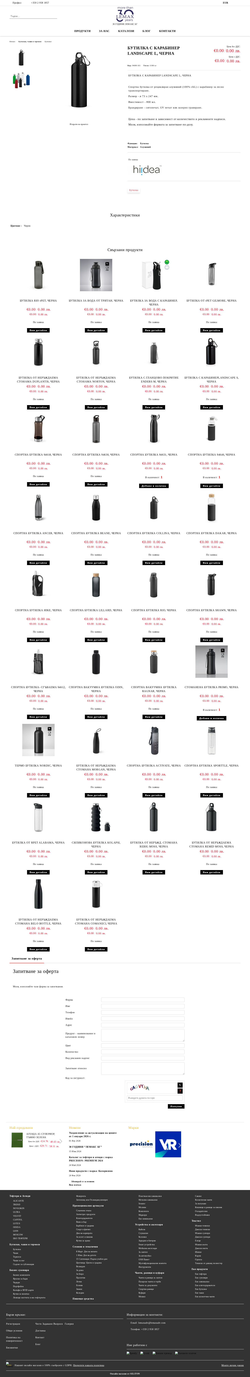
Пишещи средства (83, 1298)
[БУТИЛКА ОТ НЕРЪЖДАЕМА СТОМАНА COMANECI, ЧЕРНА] (96, 894)
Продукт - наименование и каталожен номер (80, 1035)
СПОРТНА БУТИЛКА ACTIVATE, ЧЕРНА (154, 765)
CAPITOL (17, 1220)
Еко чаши (199, 1293)
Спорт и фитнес (83, 1229)
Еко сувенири (201, 1278)
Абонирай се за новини (82, 1181)
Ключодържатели (84, 1218)
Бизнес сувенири (19, 1270)
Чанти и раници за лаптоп (150, 1278)
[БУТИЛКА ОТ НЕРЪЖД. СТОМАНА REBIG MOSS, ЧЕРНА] (154, 817)
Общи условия (14, 1330)
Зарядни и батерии (147, 1240)
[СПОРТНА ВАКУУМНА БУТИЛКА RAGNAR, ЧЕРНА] (154, 661)
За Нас (104, 31)
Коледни (80, 1293)
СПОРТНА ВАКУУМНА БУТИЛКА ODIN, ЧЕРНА (96, 689)
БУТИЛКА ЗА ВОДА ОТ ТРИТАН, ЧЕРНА (96, 300)
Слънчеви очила (83, 1210)
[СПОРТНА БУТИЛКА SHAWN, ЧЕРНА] (211, 584)
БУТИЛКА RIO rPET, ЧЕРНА (38, 300)
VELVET (17, 1216)
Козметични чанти (203, 1200)
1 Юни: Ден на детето (86, 1255)
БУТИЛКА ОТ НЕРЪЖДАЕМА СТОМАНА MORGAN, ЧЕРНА (96, 767)
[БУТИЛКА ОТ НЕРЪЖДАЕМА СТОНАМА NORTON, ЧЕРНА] (96, 352)
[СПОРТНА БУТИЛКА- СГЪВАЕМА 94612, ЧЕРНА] (38, 661)
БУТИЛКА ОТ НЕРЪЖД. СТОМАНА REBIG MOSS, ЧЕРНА (154, 844)
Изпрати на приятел (79, 124)
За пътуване (200, 1203)
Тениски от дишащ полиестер (208, 1263)
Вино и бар (81, 1222)
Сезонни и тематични (85, 1246)
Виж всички (75, 1185)
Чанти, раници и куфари (149, 1273)
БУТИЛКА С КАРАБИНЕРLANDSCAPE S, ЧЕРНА (212, 379)
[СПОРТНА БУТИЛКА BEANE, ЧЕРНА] (96, 507)
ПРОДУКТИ (82, 31)
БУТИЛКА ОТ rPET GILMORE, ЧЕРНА (212, 300)
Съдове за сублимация (23, 1264)
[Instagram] (238, 3)
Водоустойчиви (202, 1215)
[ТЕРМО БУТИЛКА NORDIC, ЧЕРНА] (38, 740)
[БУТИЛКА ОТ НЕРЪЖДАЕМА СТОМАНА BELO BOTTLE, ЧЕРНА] (38, 894)
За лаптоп (143, 1252)
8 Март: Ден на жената (86, 1251)
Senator (142, 1203)
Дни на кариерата (84, 1233)
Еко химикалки (146, 1219)
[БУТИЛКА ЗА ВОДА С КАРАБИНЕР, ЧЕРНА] (154, 275)
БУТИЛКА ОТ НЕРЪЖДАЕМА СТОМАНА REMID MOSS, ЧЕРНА (211, 844)
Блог (147, 31)
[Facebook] (233, 3)
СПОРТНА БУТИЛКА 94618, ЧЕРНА (38, 454)
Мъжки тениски (202, 1226)
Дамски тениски (202, 1229)
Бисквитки (12, 1347)
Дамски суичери (202, 1237)
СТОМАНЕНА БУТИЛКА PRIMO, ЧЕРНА (212, 687)
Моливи (142, 1207)
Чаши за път (18, 1260)
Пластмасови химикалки (150, 1196)
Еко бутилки (201, 1289)
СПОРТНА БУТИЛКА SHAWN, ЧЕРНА (211, 610)
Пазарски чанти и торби (150, 1281)
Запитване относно (76, 1068)
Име (67, 1006)
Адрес (68, 1025)
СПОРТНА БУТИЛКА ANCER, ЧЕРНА (38, 533)
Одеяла (198, 1259)
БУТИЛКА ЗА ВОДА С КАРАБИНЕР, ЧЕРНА (154, 302)
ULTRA (16, 1212)
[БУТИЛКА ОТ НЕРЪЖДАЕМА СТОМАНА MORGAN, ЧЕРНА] (96, 740)
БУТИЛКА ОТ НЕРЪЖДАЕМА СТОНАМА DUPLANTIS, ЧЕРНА (38, 379)
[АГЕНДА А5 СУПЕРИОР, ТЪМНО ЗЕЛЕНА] (17, 1140)
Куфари (142, 1293)
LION (15, 1231)
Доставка (40, 1330)
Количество (71, 1052)
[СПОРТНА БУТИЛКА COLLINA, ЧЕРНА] (154, 507)
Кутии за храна (83, 1240)
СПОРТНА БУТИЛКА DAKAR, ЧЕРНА (211, 533)
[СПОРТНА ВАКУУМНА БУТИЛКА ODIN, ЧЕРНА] (96, 661)
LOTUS (16, 1223)
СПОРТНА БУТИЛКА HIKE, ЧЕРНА (38, 610)
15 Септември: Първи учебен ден (91, 1259)
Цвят (68, 1045)
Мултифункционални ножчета (152, 1263)
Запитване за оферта (27, 958)
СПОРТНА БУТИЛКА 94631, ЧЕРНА (154, 454)
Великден (80, 1266)
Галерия (69, 1324)
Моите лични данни (232, 1365)
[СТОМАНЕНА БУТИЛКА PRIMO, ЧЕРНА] (211, 661)
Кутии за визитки (21, 1294)
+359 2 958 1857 (40, 3)
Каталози (126, 31)
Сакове (198, 1196)
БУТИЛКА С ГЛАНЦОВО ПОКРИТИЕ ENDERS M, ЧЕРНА (154, 379)
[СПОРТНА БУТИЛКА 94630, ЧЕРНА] (96, 429)
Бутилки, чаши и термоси (30, 41)
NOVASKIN (18, 1208)
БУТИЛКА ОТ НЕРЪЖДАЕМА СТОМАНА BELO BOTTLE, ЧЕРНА (38, 921)
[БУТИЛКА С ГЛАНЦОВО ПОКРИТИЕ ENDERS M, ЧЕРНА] (154, 352)
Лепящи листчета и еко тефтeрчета (29, 1297)
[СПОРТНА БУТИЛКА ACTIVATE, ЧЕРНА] (154, 740)
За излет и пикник (84, 1237)
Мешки (142, 1296)
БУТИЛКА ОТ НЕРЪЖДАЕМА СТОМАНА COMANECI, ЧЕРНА (96, 921)
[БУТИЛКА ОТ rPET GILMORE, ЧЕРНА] (211, 275)
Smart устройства (147, 1244)
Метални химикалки (148, 1200)
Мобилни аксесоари (148, 1248)
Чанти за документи (148, 1285)
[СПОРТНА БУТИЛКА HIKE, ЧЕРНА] (38, 584)
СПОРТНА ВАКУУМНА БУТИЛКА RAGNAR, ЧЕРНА (154, 689)
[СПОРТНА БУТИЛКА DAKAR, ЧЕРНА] (211, 507)
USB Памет (144, 1259)
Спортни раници (146, 1289)
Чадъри (16, 1282)
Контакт (39, 1337)
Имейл (69, 1018)
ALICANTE (18, 1201)
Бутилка (133, 190)
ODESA (16, 1227)
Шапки (198, 1252)
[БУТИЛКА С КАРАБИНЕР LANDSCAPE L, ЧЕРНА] (79, 116)
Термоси (17, 1257)
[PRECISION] (141, 1145)
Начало (12, 41)
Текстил (196, 1221)
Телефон (70, 1012)
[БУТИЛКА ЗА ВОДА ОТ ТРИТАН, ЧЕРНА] (96, 275)
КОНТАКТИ (167, 31)
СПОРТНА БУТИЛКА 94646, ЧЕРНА (211, 454)
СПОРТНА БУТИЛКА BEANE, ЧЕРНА (96, 533)
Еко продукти (200, 1269)
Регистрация (13, 1324)
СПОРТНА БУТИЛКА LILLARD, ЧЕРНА (96, 610)
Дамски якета (201, 1248)
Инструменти (145, 1267)
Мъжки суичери (202, 1233)
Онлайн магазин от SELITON (125, 1374)
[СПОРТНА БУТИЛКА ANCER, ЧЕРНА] (38, 507)
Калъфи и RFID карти (23, 1290)
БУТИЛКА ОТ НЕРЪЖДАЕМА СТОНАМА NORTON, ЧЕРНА (96, 379)
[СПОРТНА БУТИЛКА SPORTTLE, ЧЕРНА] (211, 740)
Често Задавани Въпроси (49, 1324)
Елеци (198, 1240)
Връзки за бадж (20, 1279)
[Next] (60, 1141)
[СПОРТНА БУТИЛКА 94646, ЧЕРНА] (211, 429)
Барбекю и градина (85, 1226)
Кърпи (198, 1256)
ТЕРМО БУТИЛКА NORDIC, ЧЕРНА (38, 765)
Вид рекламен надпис (77, 1058)
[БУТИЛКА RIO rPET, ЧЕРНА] (38, 275)
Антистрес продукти (85, 1214)
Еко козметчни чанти (205, 1296)
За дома (79, 1270)
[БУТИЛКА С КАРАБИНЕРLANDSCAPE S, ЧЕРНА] (211, 352)
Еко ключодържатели (205, 1285)
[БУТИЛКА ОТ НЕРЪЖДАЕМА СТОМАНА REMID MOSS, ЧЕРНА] (211, 817)
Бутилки (48, 41)
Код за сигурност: (75, 1078)
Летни (79, 1281)
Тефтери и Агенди (20, 1196)
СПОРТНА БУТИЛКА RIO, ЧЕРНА (153, 610)
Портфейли (18, 1286)
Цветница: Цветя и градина (89, 1263)
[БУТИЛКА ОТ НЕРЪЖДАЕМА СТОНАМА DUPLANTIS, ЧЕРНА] (38, 352)
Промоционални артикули (88, 1205)
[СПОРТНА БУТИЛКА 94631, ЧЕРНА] (154, 429)
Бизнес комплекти (21, 1275)
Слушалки (143, 1233)
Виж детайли (38, 330)
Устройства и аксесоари (149, 1224)
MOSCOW (18, 1235)
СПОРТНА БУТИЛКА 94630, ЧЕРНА (96, 454)
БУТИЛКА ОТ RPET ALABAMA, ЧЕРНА (38, 842)
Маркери (143, 1215)
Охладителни (201, 1211)
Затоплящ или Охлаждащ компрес (92, 1200)
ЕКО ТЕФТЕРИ (20, 1238)
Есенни (79, 1285)
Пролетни (80, 1278)
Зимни (79, 1289)
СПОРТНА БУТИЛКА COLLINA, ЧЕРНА (153, 533)
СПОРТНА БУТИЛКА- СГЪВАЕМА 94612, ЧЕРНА (38, 689)
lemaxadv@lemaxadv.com (151, 1323)
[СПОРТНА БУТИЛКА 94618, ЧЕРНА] (38, 429)
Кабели (142, 1229)
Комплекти (144, 1211)
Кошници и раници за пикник (208, 1207)
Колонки (142, 1237)
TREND (16, 1204)
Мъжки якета (201, 1244)
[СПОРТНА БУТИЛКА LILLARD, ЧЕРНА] (96, 584)
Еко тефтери (200, 1274)
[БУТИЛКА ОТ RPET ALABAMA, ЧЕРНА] (38, 817)
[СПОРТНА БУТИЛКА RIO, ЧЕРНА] (154, 584)
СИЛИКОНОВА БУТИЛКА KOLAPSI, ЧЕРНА (96, 844)
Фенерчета (81, 1196)
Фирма (69, 1000)
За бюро (80, 1274)
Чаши (15, 1253)
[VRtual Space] (168, 1144)
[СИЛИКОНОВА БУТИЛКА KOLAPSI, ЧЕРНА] (96, 817)
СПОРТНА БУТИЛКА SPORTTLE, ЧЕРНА (212, 765)
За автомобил (145, 1256)
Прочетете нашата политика (88, 1365)
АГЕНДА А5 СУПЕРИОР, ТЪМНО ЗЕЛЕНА (40, 1136)
